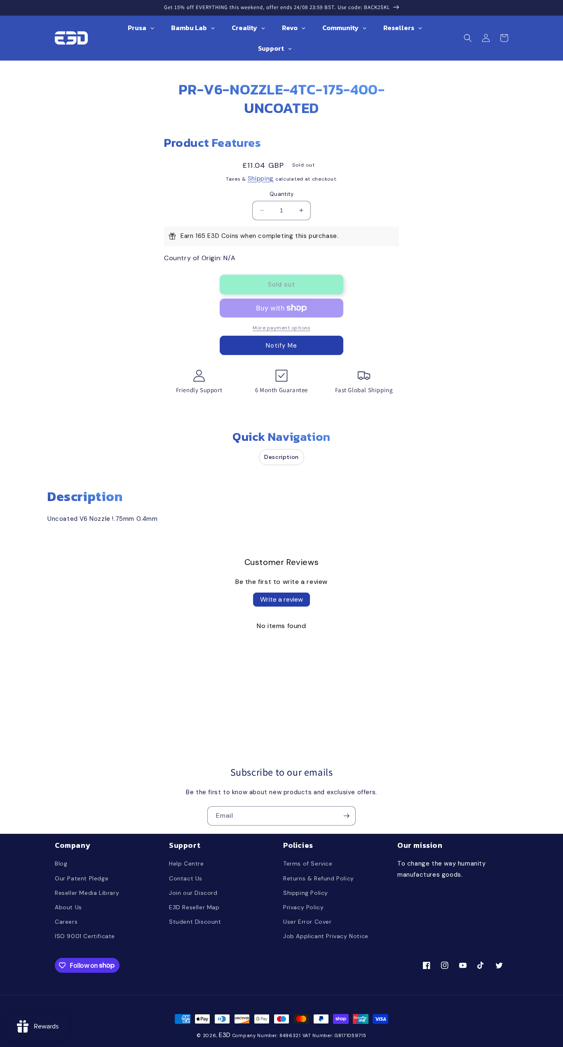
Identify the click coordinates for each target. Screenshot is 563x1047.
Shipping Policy (305, 892)
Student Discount (195, 921)
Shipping (261, 178)
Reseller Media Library (87, 892)
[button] (468, 38)
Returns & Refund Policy (318, 878)
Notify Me (281, 345)
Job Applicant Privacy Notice (325, 936)
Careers (66, 921)
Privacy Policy (303, 907)
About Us (68, 907)
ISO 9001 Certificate (85, 936)
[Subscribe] (346, 816)
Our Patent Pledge (81, 878)
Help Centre (186, 863)
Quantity (281, 194)
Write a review (281, 599)
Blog (61, 863)
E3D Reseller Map (194, 907)
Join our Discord (193, 892)
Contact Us (185, 878)
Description (281, 457)
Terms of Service (308, 863)
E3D (225, 1035)
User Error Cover (307, 921)
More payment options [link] (281, 328)
